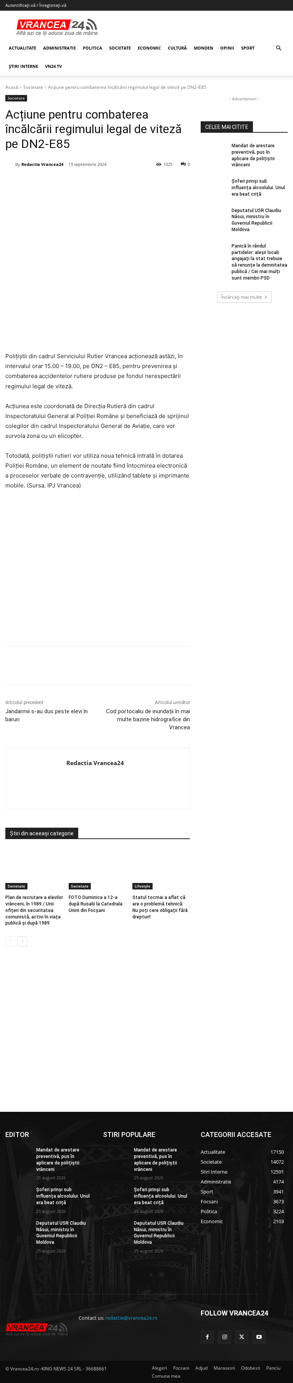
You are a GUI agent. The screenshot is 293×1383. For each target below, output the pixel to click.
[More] (168, 665)
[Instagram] (224, 1337)
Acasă (11, 87)
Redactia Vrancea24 (42, 164)
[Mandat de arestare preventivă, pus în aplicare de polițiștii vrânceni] (214, 152)
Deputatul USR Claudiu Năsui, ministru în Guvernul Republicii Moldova (61, 1233)
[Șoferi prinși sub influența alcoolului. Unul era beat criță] (214, 187)
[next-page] (22, 941)
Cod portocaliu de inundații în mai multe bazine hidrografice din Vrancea (148, 719)
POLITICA (92, 48)
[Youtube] (259, 1337)
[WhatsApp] (114, 183)
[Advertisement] (97, 571)
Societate (33, 87)
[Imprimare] (150, 183)
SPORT (247, 48)
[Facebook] (62, 183)
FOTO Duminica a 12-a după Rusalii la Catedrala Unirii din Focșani (95, 904)
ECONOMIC (149, 48)
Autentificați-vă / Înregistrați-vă (35, 5)
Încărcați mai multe (241, 297)
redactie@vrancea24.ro (131, 1317)
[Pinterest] (97, 183)
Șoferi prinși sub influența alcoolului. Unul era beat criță (258, 188)
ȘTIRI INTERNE (23, 66)
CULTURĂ (177, 48)
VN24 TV (53, 66)
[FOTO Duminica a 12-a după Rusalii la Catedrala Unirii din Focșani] (97, 869)
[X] (79, 183)
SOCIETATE (120, 48)
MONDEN (203, 48)
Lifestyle (142, 886)
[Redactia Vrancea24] (10, 164)
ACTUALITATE (22, 48)
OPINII (227, 48)
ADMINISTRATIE (59, 48)
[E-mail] (132, 183)
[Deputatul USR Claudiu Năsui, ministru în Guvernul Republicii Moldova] (214, 216)
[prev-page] (10, 941)
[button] (278, 48)
